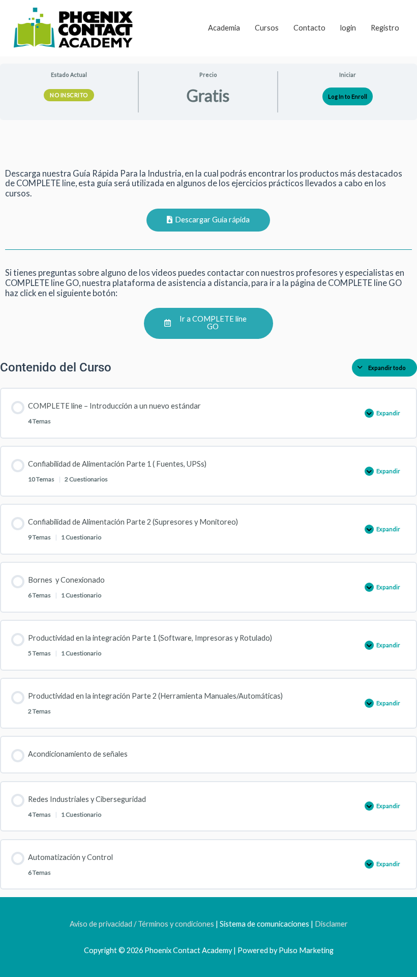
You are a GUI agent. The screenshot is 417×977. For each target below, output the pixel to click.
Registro (385, 27)
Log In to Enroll (347, 96)
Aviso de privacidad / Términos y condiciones (142, 923)
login (348, 27)
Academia (224, 27)
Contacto (309, 27)
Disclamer (331, 923)
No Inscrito (69, 95)
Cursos (267, 27)
